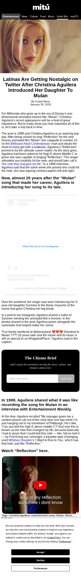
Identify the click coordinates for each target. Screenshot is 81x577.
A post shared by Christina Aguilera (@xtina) (40, 288)
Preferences (40, 568)
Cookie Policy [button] (54, 537)
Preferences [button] (65, 541)
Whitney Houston (20, 440)
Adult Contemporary (30, 143)
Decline (40, 560)
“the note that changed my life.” (22, 164)
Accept (40, 552)
